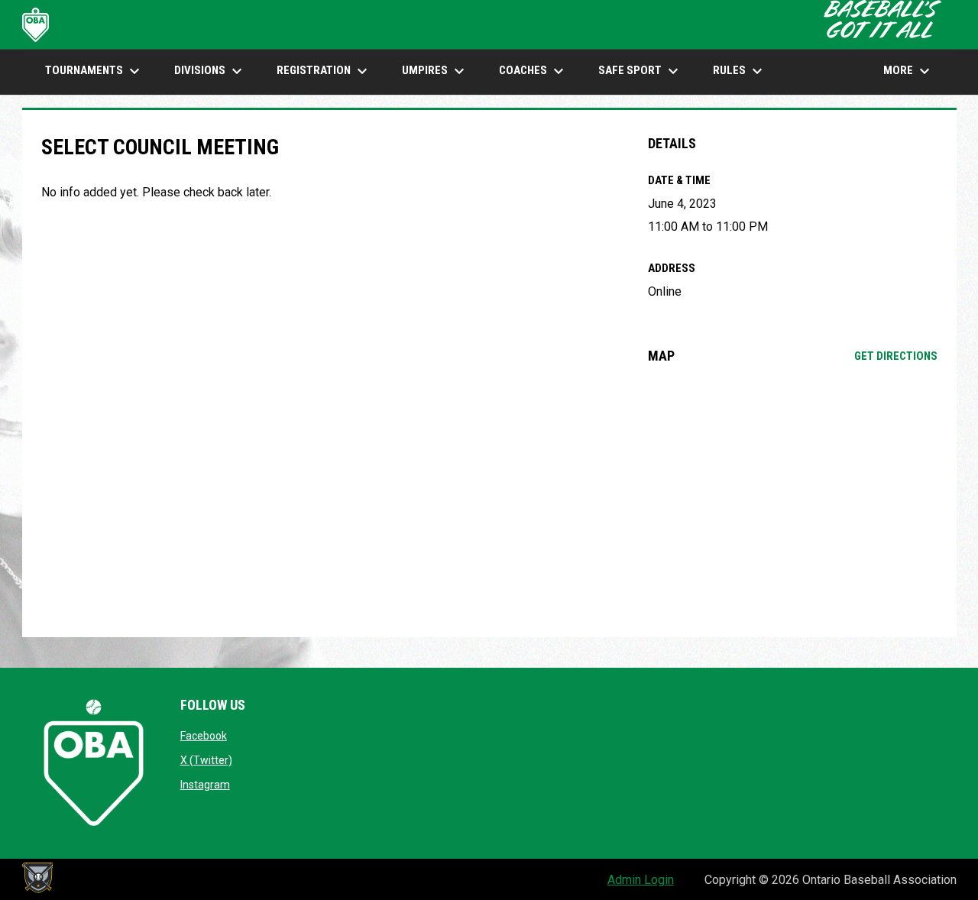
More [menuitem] (908, 71)
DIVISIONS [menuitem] (210, 71)
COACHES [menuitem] (533, 71)
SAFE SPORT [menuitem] (640, 71)
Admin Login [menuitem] (640, 879)
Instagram (205, 785)
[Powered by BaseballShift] (37, 878)
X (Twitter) (206, 760)
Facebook (203, 736)
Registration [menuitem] (324, 71)
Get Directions (896, 356)
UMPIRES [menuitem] (435, 71)
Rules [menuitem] (739, 71)
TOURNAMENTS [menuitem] (94, 71)
